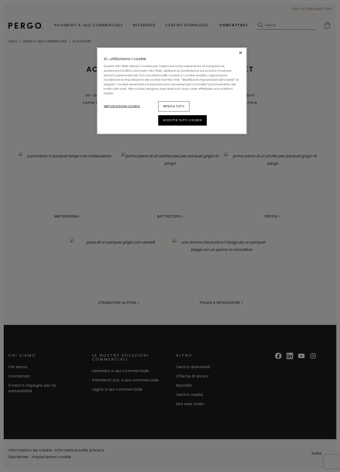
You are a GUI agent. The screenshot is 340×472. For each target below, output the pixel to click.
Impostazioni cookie (122, 106)
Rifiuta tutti (174, 106)
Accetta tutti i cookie (182, 120)
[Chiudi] (240, 53)
